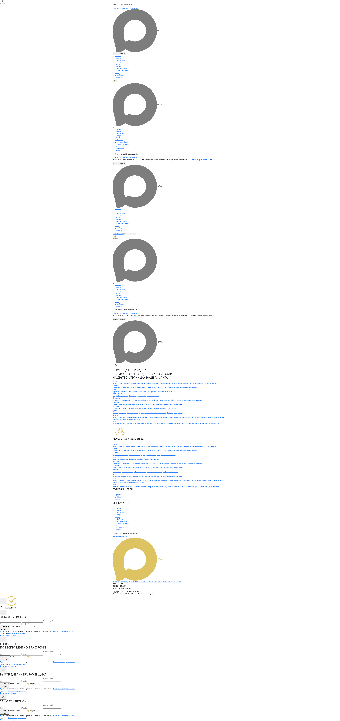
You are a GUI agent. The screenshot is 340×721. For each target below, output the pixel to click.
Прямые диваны (118, 417)
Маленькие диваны (125, 419)
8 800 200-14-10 (118, 8)
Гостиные (116, 406)
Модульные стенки (171, 409)
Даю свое (14, 635)
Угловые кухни (128, 383)
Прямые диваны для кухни (177, 417)
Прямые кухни (118, 383)
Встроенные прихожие (194, 400)
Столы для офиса (131, 423)
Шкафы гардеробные (136, 396)
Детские (115, 411)
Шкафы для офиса (195, 423)
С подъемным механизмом (166, 392)
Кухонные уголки (139, 383)
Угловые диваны (130, 417)
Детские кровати (134, 392)
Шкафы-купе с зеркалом (145, 387)
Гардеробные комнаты (120, 396)
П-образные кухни (151, 383)
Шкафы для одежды (119, 413)
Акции (117, 64)
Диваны (115, 415)
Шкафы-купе (117, 387)
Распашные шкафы (178, 387)
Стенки (149, 409)
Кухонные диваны (198, 383)
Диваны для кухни (142, 417)
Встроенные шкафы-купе (162, 387)
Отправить (4, 629)
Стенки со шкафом (158, 409)
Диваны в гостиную (193, 417)
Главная (118, 56)
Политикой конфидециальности (64, 631)
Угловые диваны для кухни (158, 417)
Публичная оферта (174, 582)
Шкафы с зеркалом (162, 400)
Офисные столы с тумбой (162, 423)
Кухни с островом (164, 383)
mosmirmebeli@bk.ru (130, 8)
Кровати (115, 389)
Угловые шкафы (140, 409)
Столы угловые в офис (145, 423)
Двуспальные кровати (120, 392)
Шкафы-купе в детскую (174, 413)
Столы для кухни (210, 383)
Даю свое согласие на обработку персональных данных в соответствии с (38, 631)
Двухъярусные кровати (148, 392)
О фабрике (119, 66)
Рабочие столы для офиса (180, 423)
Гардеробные (117, 394)
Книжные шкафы (191, 387)
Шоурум (118, 62)
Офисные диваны (119, 423)
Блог (117, 73)
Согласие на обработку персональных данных (151, 582)
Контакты (118, 77)
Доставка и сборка (121, 69)
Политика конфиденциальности (124, 582)
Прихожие (116, 398)
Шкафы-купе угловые (129, 387)
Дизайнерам (119, 75)
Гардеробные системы (151, 396)
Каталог (118, 58)
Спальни (116, 402)
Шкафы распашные (134, 404)
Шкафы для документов (210, 423)
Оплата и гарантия (122, 71)
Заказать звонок (119, 53)
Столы (117, 499)
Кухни (115, 381)
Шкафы (115, 385)
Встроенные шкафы (148, 404)
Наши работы (120, 60)
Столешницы (187, 383)
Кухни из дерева (176, 383)
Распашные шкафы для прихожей (143, 400)
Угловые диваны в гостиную (209, 417)
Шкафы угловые (161, 404)
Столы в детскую (160, 413)
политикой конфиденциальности (200, 160)
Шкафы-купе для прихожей (122, 400)
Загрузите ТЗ (33, 626)
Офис (114, 421)
